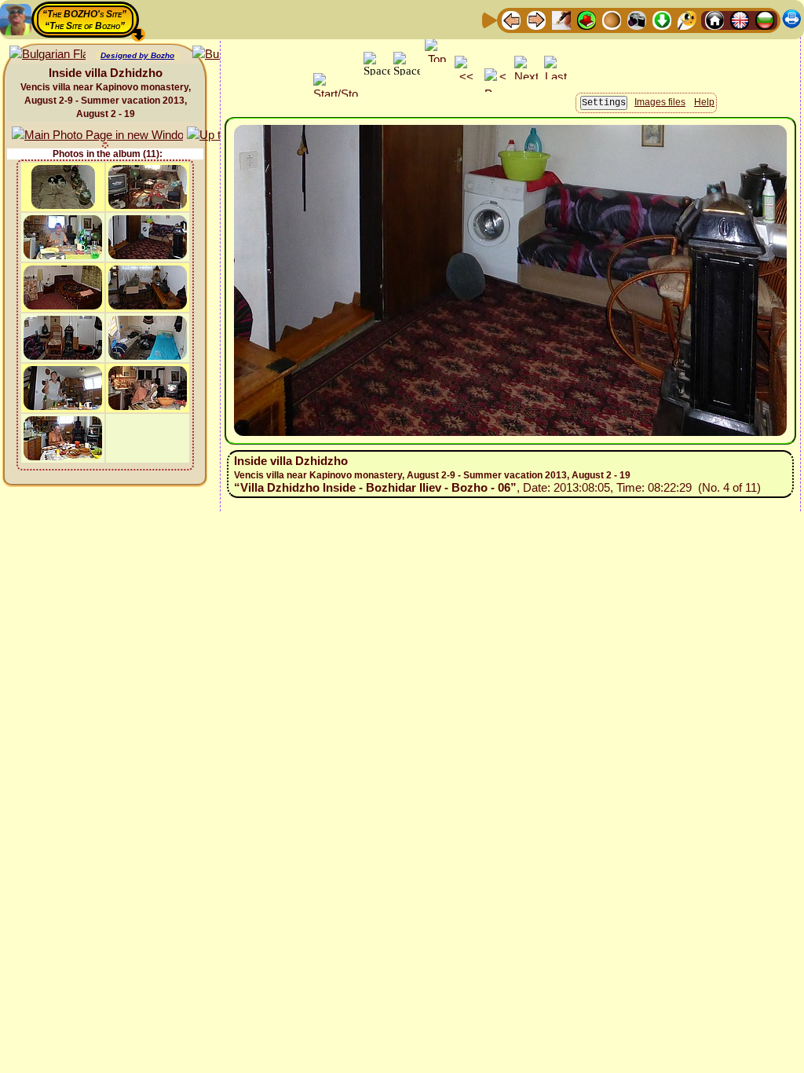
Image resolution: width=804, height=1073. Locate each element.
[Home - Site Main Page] (714, 19)
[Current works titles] (611, 19)
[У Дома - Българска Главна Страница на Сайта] (764, 19)
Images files (659, 102)
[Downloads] (661, 19)
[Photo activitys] (636, 19)
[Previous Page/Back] (511, 19)
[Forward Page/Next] (536, 19)
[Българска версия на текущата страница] (47, 54)
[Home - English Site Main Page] (739, 19)
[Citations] (586, 19)
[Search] (687, 19)
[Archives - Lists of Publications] (561, 19)
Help (704, 102)
